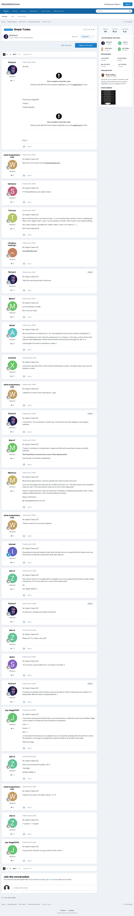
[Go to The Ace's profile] (12, 218)
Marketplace (34, 11)
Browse (6, 11)
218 (13, 343)
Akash (12, 325)
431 (13, 491)
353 (13, 376)
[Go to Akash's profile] (12, 332)
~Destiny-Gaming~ (12, 244)
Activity (14, 11)
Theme (62, 910)
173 (13, 589)
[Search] (130, 11)
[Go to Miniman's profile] (12, 480)
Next (15, 54)
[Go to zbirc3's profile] (12, 578)
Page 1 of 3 (27, 54)
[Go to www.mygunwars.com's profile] (12, 164)
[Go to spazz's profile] (12, 664)
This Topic (121, 11)
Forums (4, 16)
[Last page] (19, 54)
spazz (12, 657)
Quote (29, 146)
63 (13, 263)
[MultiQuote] (24, 146)
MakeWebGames (11, 4)
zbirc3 (12, 571)
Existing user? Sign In (112, 4)
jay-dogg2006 (12, 710)
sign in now (49, 879)
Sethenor (12, 184)
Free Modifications (26, 38)
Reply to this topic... (22, 888)
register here (76, 84)
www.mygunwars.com (12, 156)
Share (75, 36)
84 (13, 675)
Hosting (23, 11)
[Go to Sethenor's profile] (12, 191)
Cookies (71, 910)
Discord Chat (45, 11)
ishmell (12, 544)
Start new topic (66, 45)
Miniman (12, 473)
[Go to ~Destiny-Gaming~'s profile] (12, 252)
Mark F (12, 299)
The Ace (12, 210)
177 (13, 202)
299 (13, 562)
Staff (12, 16)
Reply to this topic (86, 45)
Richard (14, 35)
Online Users (22, 16)
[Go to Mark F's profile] (12, 306)
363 (13, 229)
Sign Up (127, 4)
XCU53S (12, 358)
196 (13, 317)
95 (13, 175)
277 (13, 80)
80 (13, 728)
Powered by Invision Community (67, 913)
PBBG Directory (59, 11)
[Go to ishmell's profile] (12, 551)
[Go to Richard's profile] (6, 36)
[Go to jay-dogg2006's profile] (12, 717)
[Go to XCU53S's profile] (12, 365)
